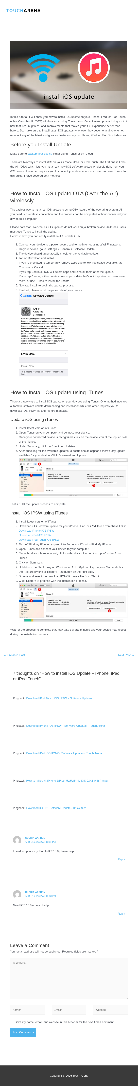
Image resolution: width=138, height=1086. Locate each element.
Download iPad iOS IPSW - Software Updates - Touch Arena (64, 753)
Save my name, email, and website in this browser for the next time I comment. (64, 1022)
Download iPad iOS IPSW (35, 535)
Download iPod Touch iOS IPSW (39, 539)
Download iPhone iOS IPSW (36, 530)
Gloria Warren (35, 837)
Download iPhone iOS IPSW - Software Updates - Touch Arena (65, 725)
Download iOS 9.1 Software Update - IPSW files (56, 808)
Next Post (126, 655)
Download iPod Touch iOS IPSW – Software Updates (59, 698)
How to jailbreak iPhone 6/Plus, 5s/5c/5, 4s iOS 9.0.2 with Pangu (67, 780)
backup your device (40, 153)
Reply (121, 859)
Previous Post (14, 655)
